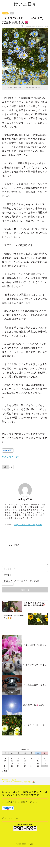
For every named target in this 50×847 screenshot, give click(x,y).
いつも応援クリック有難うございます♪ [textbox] (20, 802)
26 (18, 766)
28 (32, 766)
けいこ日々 (25, 4)
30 (45, 766)
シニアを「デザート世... (35, 725)
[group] (25, 806)
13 (25, 761)
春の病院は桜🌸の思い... (35, 705)
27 (25, 766)
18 (12, 763)
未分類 (5, 13)
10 (5, 761)
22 (38, 763)
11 (12, 761)
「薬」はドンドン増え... (35, 645)
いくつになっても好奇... (35, 665)
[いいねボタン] (5, 467)
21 (32, 763)
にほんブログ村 (10, 457)
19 (18, 763)
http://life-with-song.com (28, 524)
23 (45, 763)
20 (25, 763)
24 (5, 766)
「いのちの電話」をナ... (35, 685)
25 (12, 766)
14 (32, 761)
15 (38, 761)
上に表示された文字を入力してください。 (22, 581)
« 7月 (4, 771)
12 (18, 761)
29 (38, 766)
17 (5, 763)
